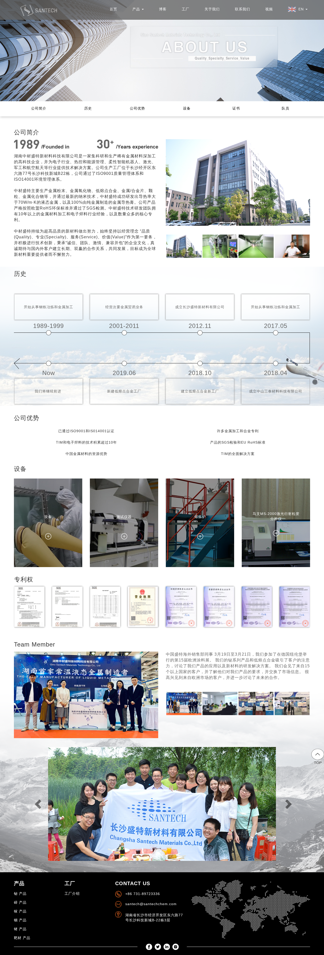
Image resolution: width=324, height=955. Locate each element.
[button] (297, 9)
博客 (163, 9)
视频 (269, 9)
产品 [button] (136, 9)
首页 (113, 9)
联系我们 (242, 9)
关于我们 (212, 9)
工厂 (185, 9)
